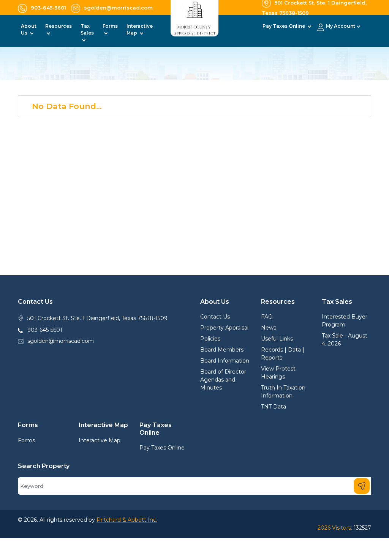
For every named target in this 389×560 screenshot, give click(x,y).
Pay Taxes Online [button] (284, 26)
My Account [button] (340, 26)
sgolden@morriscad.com (60, 341)
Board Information (224, 360)
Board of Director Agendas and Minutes (223, 379)
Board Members (222, 349)
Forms (26, 440)
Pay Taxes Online (162, 447)
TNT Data (273, 406)
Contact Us (215, 316)
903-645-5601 (44, 330)
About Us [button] (28, 29)
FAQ (267, 316)
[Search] (362, 486)
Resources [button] (58, 26)
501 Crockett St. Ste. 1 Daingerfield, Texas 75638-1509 (97, 318)
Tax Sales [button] (87, 29)
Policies (210, 338)
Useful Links (277, 338)
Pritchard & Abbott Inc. (126, 519)
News (268, 327)
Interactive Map (99, 440)
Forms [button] (110, 26)
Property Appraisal (224, 327)
